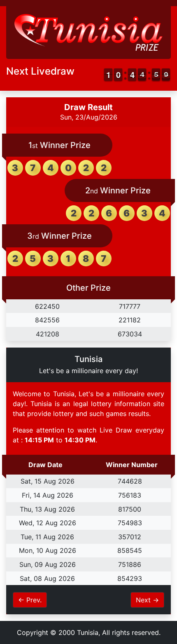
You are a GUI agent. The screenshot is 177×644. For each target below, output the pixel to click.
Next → (147, 600)
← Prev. (30, 600)
